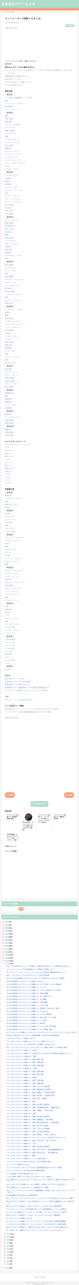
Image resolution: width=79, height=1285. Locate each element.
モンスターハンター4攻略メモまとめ (19, 1218)
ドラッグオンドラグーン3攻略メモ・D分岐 (21, 1050)
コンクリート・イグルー (14, 309)
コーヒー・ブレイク (12, 196)
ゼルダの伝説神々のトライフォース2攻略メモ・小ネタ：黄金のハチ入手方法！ (34, 990)
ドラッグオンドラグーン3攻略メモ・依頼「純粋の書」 (25, 1059)
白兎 (6, 621)
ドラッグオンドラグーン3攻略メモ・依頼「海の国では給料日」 (28, 1146)
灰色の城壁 (9, 585)
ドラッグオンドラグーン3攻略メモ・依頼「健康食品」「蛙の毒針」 (30, 1119)
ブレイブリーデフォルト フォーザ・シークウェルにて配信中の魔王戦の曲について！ (36, 972)
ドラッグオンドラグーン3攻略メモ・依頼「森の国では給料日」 (28, 1116)
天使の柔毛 (9, 214)
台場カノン (9, 471)
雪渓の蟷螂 (9, 276)
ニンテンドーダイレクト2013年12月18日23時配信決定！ (26, 1170)
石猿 (6, 525)
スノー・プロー (11, 271)
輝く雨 (7, 612)
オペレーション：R (12, 160)
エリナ (7, 459)
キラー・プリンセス (12, 199)
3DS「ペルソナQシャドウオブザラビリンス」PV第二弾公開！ (28, 975)
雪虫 (6, 546)
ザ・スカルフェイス (12, 417)
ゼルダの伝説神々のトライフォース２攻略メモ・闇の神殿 (26, 1002)
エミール (8, 462)
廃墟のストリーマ (11, 504)
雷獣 (6, 597)
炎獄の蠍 (8, 249)
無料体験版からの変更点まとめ (16, 76)
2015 (7, 955)
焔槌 (6, 193)
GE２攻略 (70, 25)
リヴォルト (9, 339)
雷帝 (6, 396)
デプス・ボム (10, 351)
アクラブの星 (10, 627)
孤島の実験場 (10, 378)
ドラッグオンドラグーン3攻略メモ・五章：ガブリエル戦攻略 (28, 1086)
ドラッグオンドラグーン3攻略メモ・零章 (20, 1155)
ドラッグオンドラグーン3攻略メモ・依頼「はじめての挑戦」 (28, 1125)
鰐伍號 (7, 181)
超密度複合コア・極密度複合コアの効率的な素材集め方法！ (27, 687)
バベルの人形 (10, 648)
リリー (7, 615)
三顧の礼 (8, 246)
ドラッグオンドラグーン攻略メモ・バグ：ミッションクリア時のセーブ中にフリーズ (36, 1137)
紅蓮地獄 (8, 178)
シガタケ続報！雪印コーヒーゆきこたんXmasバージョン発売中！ (29, 1176)
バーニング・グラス (12, 624)
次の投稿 (9, 795)
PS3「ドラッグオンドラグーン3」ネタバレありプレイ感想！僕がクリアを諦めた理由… (37, 1047)
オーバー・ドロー (11, 187)
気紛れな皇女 (10, 381)
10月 (8, 1237)
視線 (6, 354)
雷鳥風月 (8, 252)
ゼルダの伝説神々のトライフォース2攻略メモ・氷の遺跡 (26, 999)
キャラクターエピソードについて (17, 444)
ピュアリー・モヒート (13, 300)
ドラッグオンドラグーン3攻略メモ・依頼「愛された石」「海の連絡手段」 (32, 1152)
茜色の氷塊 (9, 303)
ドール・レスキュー (12, 139)
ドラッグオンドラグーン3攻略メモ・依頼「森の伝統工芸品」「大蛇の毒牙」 (33, 1122)
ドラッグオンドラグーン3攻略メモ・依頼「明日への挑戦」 (27, 1098)
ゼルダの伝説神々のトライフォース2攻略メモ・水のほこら (27, 1011)
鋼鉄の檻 (8, 122)
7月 (8, 1246)
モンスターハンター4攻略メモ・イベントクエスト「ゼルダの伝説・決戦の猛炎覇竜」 (36, 1221)
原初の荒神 (9, 435)
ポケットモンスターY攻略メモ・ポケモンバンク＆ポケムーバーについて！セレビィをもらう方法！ (41, 1032)
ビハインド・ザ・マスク (14, 190)
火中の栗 (8, 208)
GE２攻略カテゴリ (39, 804)
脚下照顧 (8, 288)
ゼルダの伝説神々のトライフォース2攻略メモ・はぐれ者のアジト (29, 996)
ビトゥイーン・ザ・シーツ (15, 324)
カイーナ (8, 657)
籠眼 (6, 315)
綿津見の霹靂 (10, 291)
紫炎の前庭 (9, 238)
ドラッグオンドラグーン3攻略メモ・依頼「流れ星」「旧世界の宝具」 (31, 1095)
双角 (6, 274)
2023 (7, 931)
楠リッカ (8, 465)
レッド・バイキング (12, 327)
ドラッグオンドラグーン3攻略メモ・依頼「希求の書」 (25, 1080)
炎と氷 (7, 166)
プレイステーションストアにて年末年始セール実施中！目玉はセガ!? (30, 1044)
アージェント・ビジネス (14, 103)
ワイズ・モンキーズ (12, 588)
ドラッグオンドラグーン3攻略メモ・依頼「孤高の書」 (25, 1071)
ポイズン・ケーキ (11, 169)
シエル (7, 447)
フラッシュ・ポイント (13, 558)
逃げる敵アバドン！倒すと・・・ (17, 678)
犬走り (7, 543)
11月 (8, 1234)
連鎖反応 (8, 184)
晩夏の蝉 (8, 345)
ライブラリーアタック (13, 498)
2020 (7, 940)
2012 (7, 1268)
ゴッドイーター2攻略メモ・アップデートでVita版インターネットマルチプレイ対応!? (36, 1212)
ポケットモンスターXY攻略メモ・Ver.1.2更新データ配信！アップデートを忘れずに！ (36, 1184)
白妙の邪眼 (9, 420)
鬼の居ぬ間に (10, 226)
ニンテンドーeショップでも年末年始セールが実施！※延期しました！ (31, 969)
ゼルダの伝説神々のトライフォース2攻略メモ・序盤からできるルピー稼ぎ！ (33, 1008)
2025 (7, 925)
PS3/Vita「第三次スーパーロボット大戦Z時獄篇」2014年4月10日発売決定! (32, 1035)
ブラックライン (11, 549)
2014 (7, 958)
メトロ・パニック (11, 576)
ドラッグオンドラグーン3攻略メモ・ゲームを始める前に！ (27, 1158)
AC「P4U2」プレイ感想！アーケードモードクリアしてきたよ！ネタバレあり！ (34, 1230)
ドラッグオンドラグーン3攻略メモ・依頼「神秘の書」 (25, 1065)
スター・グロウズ (11, 244)
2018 (7, 946)
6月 (8, 1249)
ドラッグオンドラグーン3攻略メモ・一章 (20, 1143)
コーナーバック (11, 282)
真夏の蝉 (8, 148)
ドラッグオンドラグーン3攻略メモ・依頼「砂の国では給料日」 (28, 1104)
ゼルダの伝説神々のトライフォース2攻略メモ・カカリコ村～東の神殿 (31, 1026)
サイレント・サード (12, 357)
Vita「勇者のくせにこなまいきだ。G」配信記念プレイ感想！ (28, 1187)
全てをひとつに (11, 363)
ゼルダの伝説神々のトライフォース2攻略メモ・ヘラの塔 (26, 1020)
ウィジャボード (11, 241)
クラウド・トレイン (12, 594)
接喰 (6, 360)
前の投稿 (69, 795)
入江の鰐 (8, 522)
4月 (8, 1255)
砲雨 (6, 101)
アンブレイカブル (11, 175)
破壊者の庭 (9, 393)
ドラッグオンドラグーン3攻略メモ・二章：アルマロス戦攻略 (28, 1128)
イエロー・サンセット (13, 321)
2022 (7, 934)
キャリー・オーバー (12, 151)
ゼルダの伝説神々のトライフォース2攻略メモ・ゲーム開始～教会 (29, 1029)
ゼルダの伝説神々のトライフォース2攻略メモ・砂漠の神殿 (27, 993)
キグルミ (8, 474)
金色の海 (8, 579)
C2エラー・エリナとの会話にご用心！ (19, 700)
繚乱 (6, 297)
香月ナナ (8, 453)
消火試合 (8, 232)
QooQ (42, 1284)
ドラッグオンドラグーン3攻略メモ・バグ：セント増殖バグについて (30, 1041)
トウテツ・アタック (12, 630)
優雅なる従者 (10, 130)
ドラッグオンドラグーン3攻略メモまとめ (20, 1038)
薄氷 (6, 258)
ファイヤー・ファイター (14, 279)
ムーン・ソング (11, 405)
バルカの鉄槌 (10, 639)
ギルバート (9, 450)
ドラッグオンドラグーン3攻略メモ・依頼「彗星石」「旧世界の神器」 (31, 1092)
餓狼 (6, 564)
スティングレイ (11, 645)
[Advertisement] (39, 43)
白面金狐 (8, 408)
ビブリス (8, 552)
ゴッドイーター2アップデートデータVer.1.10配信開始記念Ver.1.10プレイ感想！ (34, 1167)
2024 (7, 928)
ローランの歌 (10, 660)
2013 (7, 961)
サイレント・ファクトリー (15, 582)
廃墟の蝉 (8, 495)
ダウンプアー (10, 211)
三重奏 (7, 333)
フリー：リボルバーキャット (16, 163)
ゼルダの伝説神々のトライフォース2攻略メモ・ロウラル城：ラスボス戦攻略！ (34, 984)
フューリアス (10, 642)
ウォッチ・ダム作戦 (12, 125)
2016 (7, 952)
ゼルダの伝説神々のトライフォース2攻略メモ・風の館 (25, 1023)
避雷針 (7, 312)
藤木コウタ (9, 456)
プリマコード (10, 516)
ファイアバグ (10, 127)
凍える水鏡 (9, 330)
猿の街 (7, 513)
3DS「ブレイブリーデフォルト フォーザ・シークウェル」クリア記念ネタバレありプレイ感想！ (40, 1198)
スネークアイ (10, 528)
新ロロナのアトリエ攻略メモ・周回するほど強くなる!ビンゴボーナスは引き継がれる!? (37, 1227)
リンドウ (8, 483)
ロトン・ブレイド (11, 375)
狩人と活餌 (9, 145)
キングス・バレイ (11, 336)
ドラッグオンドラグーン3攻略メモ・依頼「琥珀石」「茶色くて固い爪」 (32, 1134)
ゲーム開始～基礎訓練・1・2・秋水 (18, 98)
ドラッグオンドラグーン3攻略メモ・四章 (20, 1101)
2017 (7, 949)
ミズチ (7, 663)
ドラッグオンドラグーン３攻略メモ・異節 (21, 1056)
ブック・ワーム (11, 519)
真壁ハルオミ (10, 468)
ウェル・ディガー (11, 573)
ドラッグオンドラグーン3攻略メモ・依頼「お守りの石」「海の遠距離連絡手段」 (35, 1149)
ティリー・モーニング (13, 202)
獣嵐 (6, 136)
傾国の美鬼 (9, 432)
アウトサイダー (11, 133)
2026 (7, 922)
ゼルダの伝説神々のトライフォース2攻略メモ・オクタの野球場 (28, 1014)
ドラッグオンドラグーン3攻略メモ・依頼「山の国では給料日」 (28, 1131)
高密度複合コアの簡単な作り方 (16, 684)
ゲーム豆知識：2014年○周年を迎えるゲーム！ (22, 1173)
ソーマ (7, 480)
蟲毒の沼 (8, 429)
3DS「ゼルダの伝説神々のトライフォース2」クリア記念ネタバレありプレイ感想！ (35, 978)
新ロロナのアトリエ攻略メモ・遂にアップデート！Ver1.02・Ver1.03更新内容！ (34, 1206)
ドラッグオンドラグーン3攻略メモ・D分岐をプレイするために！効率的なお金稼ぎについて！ (39, 1053)
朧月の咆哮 (9, 265)
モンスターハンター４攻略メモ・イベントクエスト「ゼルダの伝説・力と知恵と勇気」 (37, 1224)
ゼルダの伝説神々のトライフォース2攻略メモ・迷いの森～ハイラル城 (31, 1017)
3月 (8, 1258)
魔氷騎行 (8, 414)
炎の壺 (7, 507)
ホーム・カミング (11, 220)
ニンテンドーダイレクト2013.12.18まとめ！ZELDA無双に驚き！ (29, 1161)
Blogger (43, 1277)
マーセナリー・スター (13, 255)
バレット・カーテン (12, 142)
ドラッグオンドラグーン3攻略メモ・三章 (20, 1113)
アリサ (7, 477)
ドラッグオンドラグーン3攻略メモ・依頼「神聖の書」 (25, 1062)
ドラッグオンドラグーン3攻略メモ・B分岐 (21, 1077)
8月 (8, 1243)
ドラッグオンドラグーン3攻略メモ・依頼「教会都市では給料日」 (29, 1089)
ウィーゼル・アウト (12, 285)
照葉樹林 (8, 348)
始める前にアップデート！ (15, 79)
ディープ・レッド (11, 372)
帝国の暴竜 (9, 318)
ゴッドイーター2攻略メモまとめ (17, 1164)
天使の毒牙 (9, 119)
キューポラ (9, 651)
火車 (6, 606)
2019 (7, 943)
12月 (8, 963)
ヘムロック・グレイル (13, 294)
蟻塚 (6, 501)
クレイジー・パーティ (13, 154)
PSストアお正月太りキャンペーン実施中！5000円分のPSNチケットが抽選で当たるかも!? (38, 966)
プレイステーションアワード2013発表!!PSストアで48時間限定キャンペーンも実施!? (36, 1209)
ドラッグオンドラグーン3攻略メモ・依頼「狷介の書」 (25, 1074)
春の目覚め (9, 106)
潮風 (6, 235)
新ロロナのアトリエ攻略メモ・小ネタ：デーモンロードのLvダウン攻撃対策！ (34, 1215)
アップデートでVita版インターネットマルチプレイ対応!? (26, 690)
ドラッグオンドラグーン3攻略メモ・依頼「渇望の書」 (25, 1083)
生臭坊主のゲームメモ (18, 4)
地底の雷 (8, 609)
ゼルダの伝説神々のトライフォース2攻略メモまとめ (24, 981)
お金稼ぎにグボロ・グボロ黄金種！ (18, 681)
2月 (8, 1261)
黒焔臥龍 (8, 399)
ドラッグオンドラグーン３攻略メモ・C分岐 (21, 1068)
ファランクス (10, 633)
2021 (7, 937)
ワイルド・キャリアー (13, 541)
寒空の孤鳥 (9, 205)
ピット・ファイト (11, 109)
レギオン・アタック (12, 561)
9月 (8, 1240)
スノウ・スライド (11, 591)
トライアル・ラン (11, 157)
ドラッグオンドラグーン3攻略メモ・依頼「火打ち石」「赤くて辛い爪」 (32, 1140)
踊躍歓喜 (8, 402)
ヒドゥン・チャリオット (14, 571)
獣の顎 (7, 669)
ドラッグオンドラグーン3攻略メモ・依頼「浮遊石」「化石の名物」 (30, 1110)
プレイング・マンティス (14, 538)
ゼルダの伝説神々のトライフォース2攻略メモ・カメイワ (26, 987)
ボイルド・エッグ (11, 618)
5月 (8, 1252)
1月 (8, 1264)
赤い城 (7, 555)
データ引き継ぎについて (14, 85)
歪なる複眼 (9, 387)
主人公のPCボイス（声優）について (18, 82)
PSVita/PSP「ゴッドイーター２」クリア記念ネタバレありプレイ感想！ (32, 709)
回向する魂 (9, 342)
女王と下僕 (9, 229)
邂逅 (6, 116)
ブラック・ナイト (11, 384)
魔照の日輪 (9, 423)
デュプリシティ (11, 268)
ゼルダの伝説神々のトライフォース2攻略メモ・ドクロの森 (27, 1005)
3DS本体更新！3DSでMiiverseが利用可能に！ (22, 1195)
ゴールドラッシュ (11, 600)
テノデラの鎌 (10, 531)
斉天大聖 (8, 654)
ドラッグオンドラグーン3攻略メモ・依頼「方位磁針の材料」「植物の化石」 (33, 1107)
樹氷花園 (8, 369)
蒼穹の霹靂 (9, 223)
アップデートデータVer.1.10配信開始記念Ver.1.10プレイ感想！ (29, 712)
